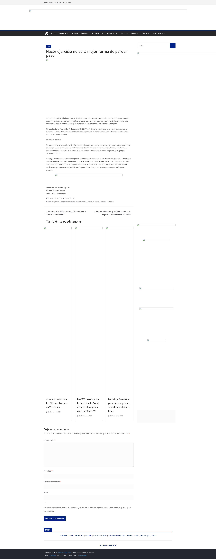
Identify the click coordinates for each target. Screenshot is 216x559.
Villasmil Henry (69, 198)
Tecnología (144, 535)
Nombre (48, 471)
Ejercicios (103, 202)
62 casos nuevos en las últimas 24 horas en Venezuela (57, 403)
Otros (144, 33)
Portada (63, 535)
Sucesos (84, 33)
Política (96, 535)
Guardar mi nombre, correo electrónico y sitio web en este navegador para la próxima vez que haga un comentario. (87, 509)
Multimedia (158, 33)
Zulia (53, 33)
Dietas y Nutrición (93, 202)
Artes (123, 33)
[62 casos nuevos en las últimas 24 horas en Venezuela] (58, 228)
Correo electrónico (52, 482)
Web (46, 492)
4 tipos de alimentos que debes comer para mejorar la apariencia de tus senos (112, 213)
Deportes (121, 535)
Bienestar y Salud (53, 202)
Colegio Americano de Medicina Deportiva (73, 202)
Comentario (49, 440)
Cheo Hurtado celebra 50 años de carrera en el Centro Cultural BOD (66, 213)
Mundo (75, 33)
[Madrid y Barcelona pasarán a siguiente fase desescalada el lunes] (120, 228)
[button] (101, 33)
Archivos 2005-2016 (108, 545)
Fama (133, 33)
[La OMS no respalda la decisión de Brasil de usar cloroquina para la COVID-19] (89, 228)
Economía (96, 33)
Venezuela (63, 33)
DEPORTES (111, 33)
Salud (48, 46)
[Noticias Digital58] (46, 33)
